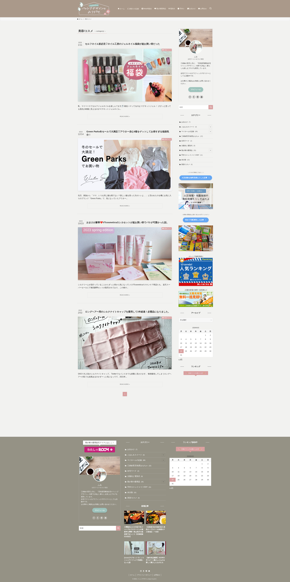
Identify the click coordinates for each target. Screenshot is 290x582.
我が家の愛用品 (188, 150)
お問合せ (157, 575)
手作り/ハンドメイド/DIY (192, 155)
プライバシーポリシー (144, 575)
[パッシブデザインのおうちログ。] (94, 8)
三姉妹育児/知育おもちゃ (192, 136)
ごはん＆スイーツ (189, 127)
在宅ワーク (186, 141)
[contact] (201, 97)
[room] (193, 97)
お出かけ (185, 122)
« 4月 (180, 359)
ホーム (132, 575)
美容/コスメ (186, 164)
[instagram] (189, 97)
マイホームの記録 (189, 131)
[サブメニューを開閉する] (210, 126)
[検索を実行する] (210, 107)
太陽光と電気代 (188, 145)
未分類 (185, 160)
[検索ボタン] (210, 8)
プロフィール (196, 89)
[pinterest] (197, 97)
